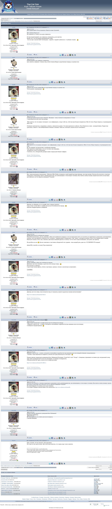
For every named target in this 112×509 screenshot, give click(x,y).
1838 (46, 232)
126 (21, 18)
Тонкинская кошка (36, 465)
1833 (48, 84)
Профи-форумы (18, 465)
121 (14, 18)
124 (19, 18)
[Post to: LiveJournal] (72, 54)
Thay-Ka (13, 440)
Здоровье (70, 478)
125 (20, 18)
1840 (46, 289)
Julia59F (13, 27)
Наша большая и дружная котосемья (34, 44)
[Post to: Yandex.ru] (68, 54)
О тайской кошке (34, 497)
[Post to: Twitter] (60, 54)
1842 (46, 350)
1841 (46, 319)
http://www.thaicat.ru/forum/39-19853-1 (36, 362)
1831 (48, 27)
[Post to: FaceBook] (63, 54)
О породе (64, 492)
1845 (48, 440)
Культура (63, 479)
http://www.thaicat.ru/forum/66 (62, 387)
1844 (46, 410)
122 (16, 18)
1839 (46, 259)
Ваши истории (78, 497)
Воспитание (61, 497)
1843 (46, 380)
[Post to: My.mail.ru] (70, 54)
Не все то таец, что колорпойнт (27, 465)
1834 (48, 114)
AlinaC (13, 57)
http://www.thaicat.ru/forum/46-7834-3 (36, 294)
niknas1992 (13, 172)
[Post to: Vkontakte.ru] (75, 54)
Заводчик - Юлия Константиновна (33, 43)
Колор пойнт (46, 497)
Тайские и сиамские (54, 497)
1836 (46, 172)
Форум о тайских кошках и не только (7, 465)
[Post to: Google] (65, 54)
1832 (48, 57)
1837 (46, 202)
